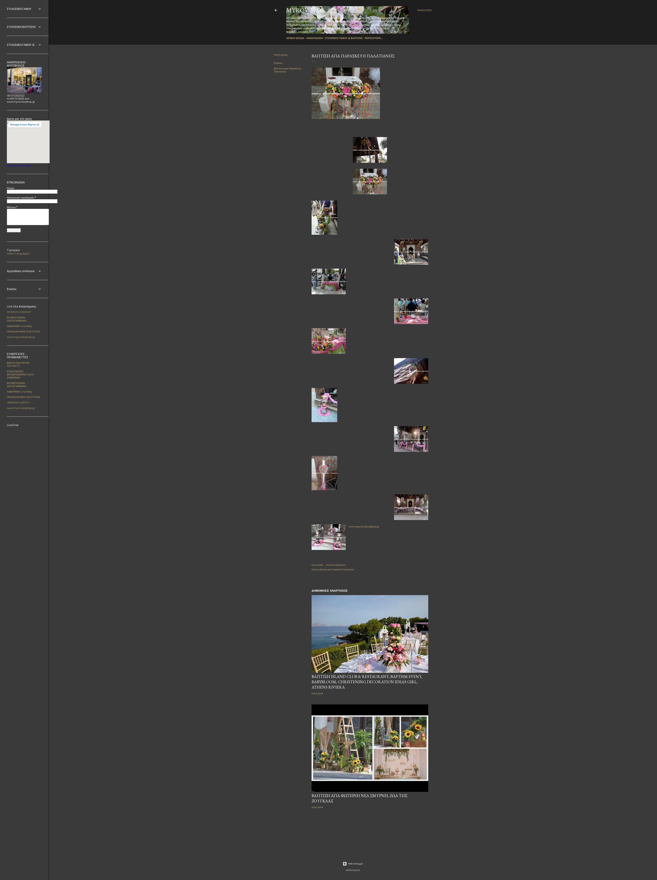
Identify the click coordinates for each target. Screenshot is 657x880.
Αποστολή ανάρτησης (336, 565)
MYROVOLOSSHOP (19, 312)
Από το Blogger (355, 863)
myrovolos (305, 10)
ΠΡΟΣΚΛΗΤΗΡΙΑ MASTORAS (23, 331)
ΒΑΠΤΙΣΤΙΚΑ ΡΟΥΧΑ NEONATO (18, 364)
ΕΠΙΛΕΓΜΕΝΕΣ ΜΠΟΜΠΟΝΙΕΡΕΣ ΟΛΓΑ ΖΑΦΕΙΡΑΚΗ (20, 374)
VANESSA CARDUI (18, 402)
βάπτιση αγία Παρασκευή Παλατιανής (336, 569)
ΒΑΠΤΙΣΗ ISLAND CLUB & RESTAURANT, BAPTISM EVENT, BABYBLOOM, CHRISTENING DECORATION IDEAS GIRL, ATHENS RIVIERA (367, 682)
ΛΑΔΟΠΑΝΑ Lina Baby (19, 326)
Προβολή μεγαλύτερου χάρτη (19, 165)
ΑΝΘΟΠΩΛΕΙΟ (314, 38)
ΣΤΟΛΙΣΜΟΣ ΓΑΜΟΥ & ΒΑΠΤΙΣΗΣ (344, 38)
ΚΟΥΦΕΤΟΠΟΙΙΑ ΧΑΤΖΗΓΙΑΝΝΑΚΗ (16, 319)
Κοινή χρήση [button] (280, 54)
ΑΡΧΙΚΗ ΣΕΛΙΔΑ (295, 38)
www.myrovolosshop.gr (364, 526)
